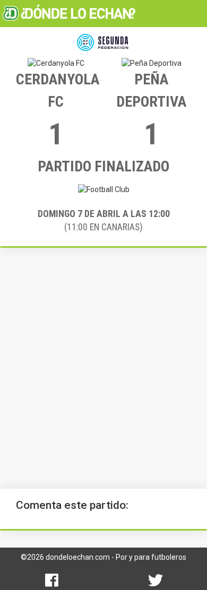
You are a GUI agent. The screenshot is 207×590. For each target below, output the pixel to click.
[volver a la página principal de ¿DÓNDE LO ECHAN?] (69, 13)
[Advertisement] (103, 368)
